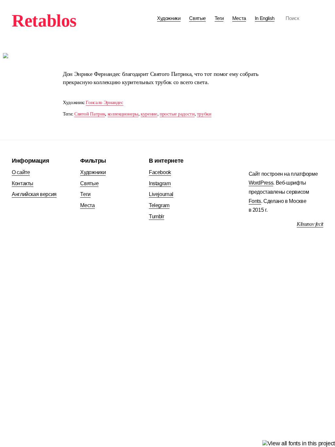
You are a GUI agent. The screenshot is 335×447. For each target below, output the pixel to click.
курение (149, 113)
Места (239, 18)
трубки (204, 113)
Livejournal (161, 194)
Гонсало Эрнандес (104, 102)
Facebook (160, 172)
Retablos (44, 20)
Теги (219, 18)
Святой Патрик (89, 113)
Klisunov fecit (310, 224)
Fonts (255, 201)
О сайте (21, 172)
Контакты (22, 183)
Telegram (159, 205)
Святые (197, 18)
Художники (169, 18)
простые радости (177, 113)
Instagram (160, 183)
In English (264, 18)
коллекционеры (123, 113)
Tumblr (156, 216)
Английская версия (34, 194)
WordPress (261, 183)
